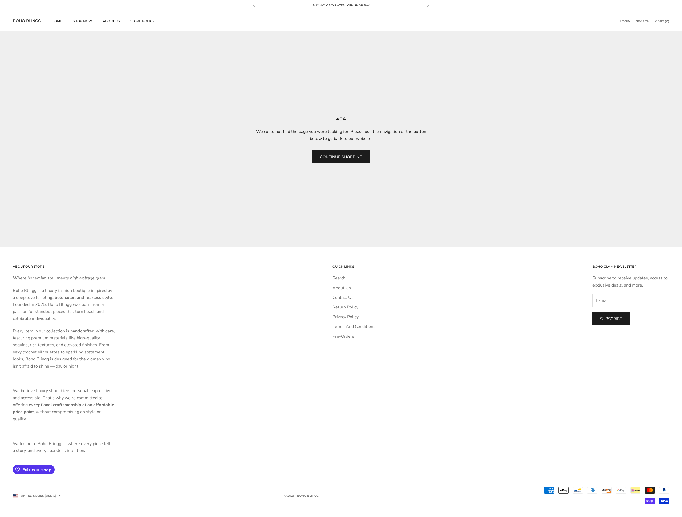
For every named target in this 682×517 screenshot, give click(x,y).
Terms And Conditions (353, 326)
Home (57, 21)
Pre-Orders (343, 336)
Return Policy (345, 307)
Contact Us (343, 297)
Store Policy (142, 21)
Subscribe (611, 318)
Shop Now (82, 21)
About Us (111, 21)
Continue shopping (341, 157)
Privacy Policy (345, 317)
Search (339, 278)
